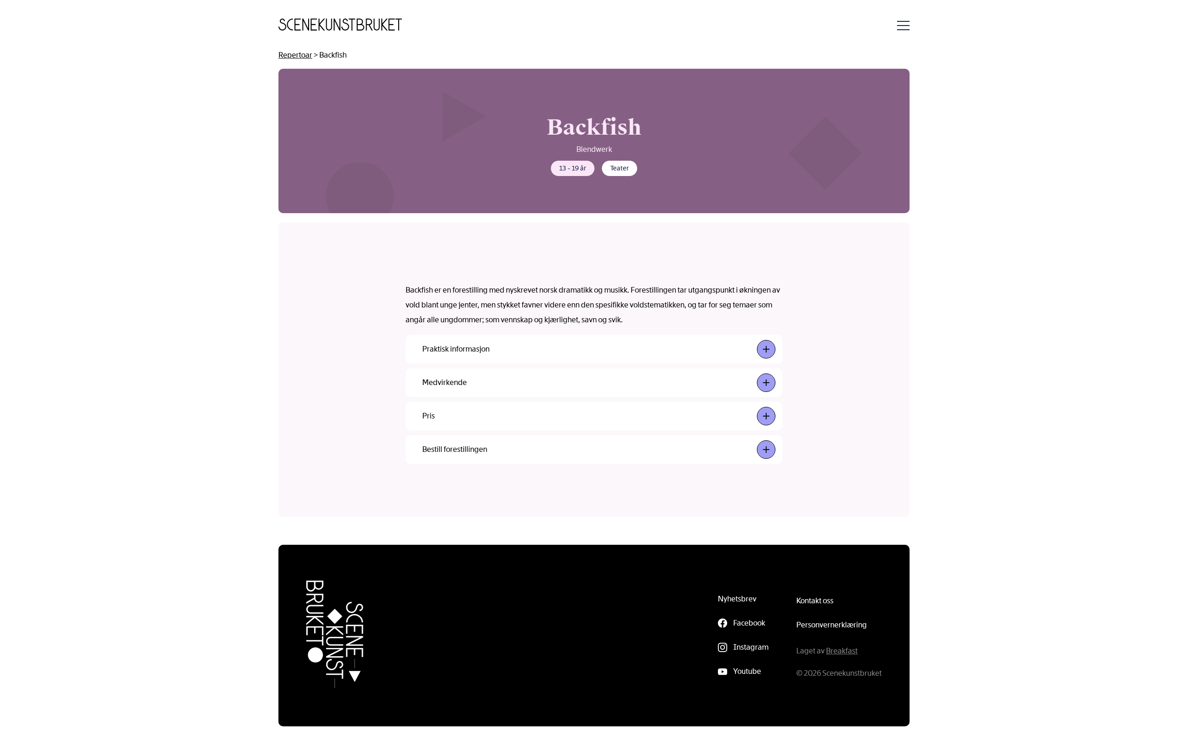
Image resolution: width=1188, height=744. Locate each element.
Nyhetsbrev (737, 599)
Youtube (747, 671)
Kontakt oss (814, 601)
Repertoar (295, 55)
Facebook (749, 623)
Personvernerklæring (831, 625)
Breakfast (842, 651)
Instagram (750, 647)
